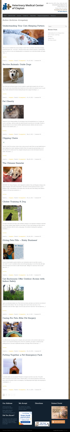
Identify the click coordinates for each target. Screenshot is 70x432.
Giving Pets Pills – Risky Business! (20, 240)
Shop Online (33, 15)
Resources (53, 15)
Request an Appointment (43, 15)
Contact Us (25, 15)
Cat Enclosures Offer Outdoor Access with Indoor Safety (24, 280)
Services (19, 15)
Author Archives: (10, 20)
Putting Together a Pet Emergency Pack (22, 355)
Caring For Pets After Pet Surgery (19, 318)
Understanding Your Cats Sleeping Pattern (24, 26)
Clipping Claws (10, 138)
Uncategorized (22, 60)
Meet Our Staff (11, 15)
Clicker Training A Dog (14, 201)
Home (5, 15)
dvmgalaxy (23, 20)
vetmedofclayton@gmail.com (59, 5)
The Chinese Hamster (13, 163)
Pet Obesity (8, 101)
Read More (5, 57)
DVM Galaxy (65, 430)
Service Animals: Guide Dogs (17, 64)
